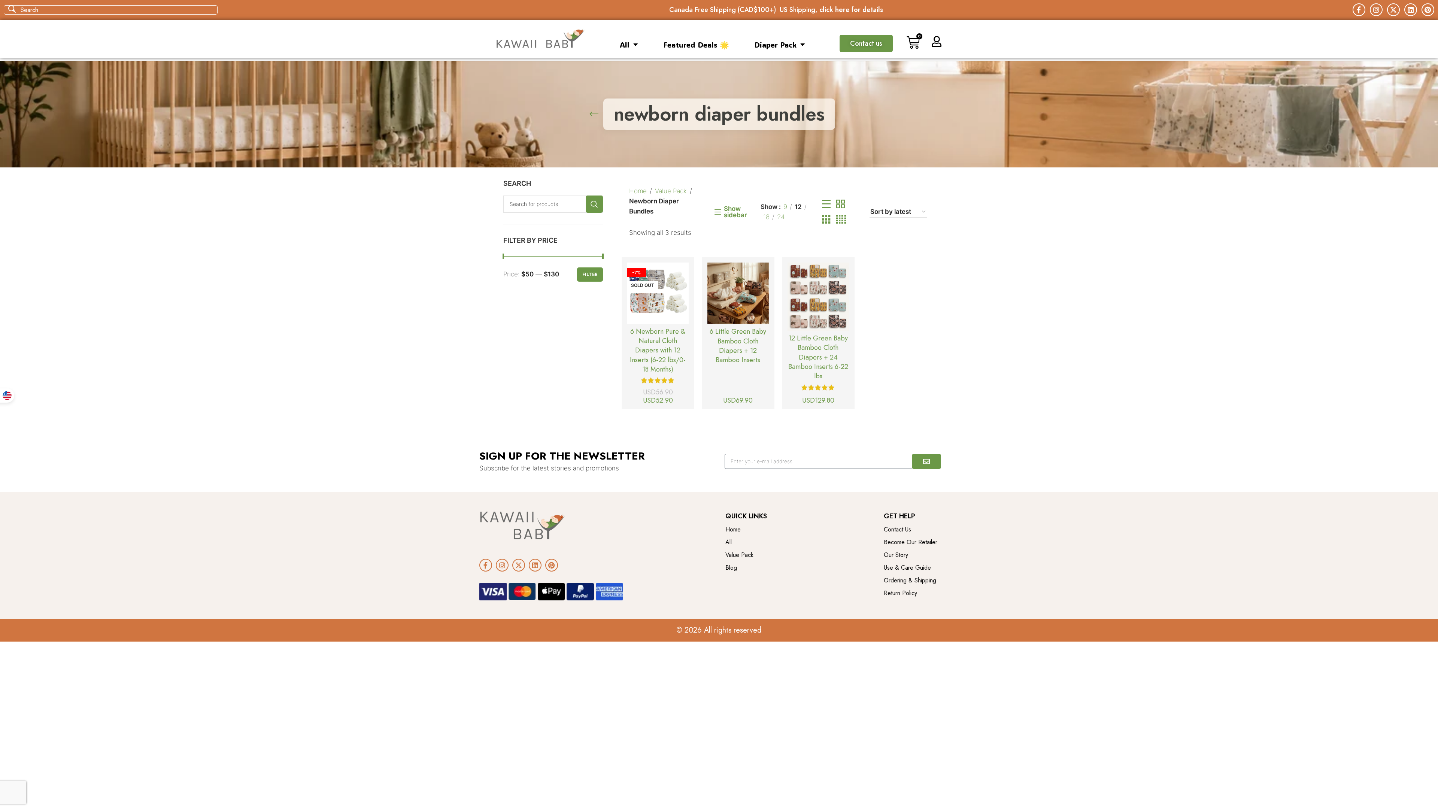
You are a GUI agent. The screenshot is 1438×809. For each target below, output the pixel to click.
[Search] (594, 204)
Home (638, 191)
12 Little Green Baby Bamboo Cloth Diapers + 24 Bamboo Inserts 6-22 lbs (818, 357)
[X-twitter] (1393, 9)
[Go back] (594, 114)
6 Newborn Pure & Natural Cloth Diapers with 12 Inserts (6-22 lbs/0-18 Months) (658, 350)
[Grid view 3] (826, 219)
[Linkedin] (1410, 9)
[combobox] (111, 10)
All (624, 44)
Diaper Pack (775, 44)
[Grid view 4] (841, 219)
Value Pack (671, 191)
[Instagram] (1376, 9)
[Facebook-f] (1359, 9)
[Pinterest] (1428, 9)
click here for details (851, 10)
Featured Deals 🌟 (696, 44)
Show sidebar (735, 212)
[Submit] (926, 461)
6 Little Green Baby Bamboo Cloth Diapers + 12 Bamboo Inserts (738, 346)
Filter (590, 274)
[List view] (826, 204)
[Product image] (658, 293)
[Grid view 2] (840, 204)
